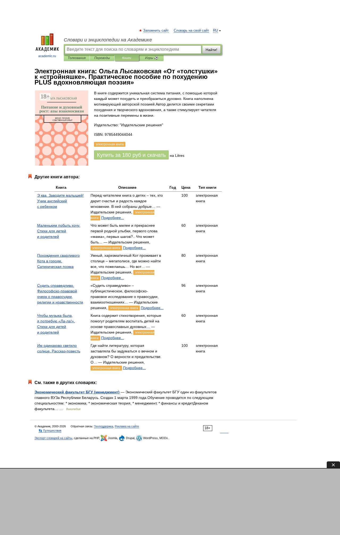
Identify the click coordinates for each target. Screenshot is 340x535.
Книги (126, 58)
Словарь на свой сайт (191, 30)
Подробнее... (112, 218)
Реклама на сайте (127, 426)
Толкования (77, 58)
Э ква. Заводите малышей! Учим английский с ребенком (60, 201)
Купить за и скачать (131, 155)
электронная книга (106, 248)
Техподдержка (103, 426)
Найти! (211, 50)
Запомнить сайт (156, 30)
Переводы (102, 58)
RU (215, 30)
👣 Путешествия (50, 430)
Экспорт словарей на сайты (53, 438)
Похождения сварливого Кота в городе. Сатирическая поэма (58, 261)
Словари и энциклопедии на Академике (108, 40)
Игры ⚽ (151, 58)
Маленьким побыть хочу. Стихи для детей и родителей (58, 231)
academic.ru (47, 56)
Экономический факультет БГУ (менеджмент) (77, 392)
